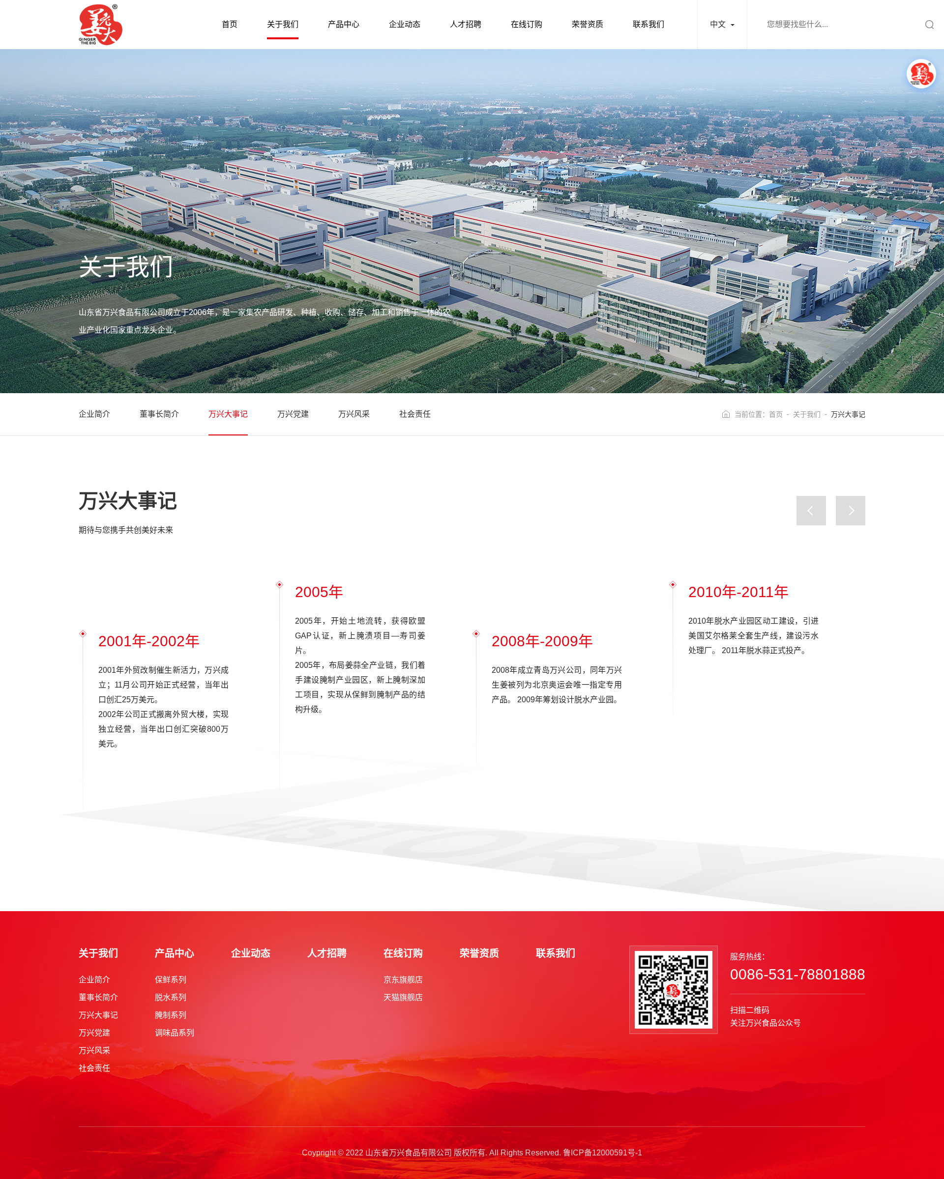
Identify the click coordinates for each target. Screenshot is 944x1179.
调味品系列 (174, 1033)
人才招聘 (465, 24)
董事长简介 (159, 414)
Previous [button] (811, 510)
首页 (229, 24)
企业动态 (404, 24)
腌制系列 (170, 1015)
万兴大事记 (228, 414)
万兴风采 (354, 414)
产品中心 (343, 24)
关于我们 (282, 24)
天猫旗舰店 (403, 997)
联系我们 (648, 24)
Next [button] (850, 510)
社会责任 (415, 414)
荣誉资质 (587, 24)
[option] (177, 690)
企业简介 (94, 414)
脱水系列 (170, 997)
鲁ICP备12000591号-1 (602, 1153)
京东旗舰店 (403, 980)
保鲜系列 (170, 980)
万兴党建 (293, 414)
